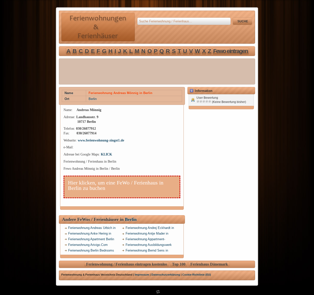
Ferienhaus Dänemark (209, 264)
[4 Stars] (206, 101)
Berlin (93, 99)
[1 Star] (197, 101)
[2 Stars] (200, 101)
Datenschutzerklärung (165, 274)
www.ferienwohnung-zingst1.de (101, 140)
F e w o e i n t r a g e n (230, 51)
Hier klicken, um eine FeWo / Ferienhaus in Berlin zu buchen (115, 185)
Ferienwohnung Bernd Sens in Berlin (147, 251)
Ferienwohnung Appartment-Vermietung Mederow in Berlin (147, 240)
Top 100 (178, 264)
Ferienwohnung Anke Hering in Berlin (89, 234)
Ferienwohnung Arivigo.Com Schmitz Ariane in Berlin (88, 245)
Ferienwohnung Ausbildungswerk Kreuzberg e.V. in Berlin (149, 245)
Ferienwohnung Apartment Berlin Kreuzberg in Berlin (91, 240)
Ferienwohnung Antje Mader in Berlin (147, 234)
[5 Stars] (209, 101)
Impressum (142, 274)
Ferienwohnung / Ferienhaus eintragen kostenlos (126, 264)
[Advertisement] (157, 71)
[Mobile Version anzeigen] (157, 293)
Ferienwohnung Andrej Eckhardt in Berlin (150, 228)
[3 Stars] (203, 101)
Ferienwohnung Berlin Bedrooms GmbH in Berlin (91, 251)
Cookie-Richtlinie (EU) (196, 274)
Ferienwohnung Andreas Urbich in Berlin (92, 228)
